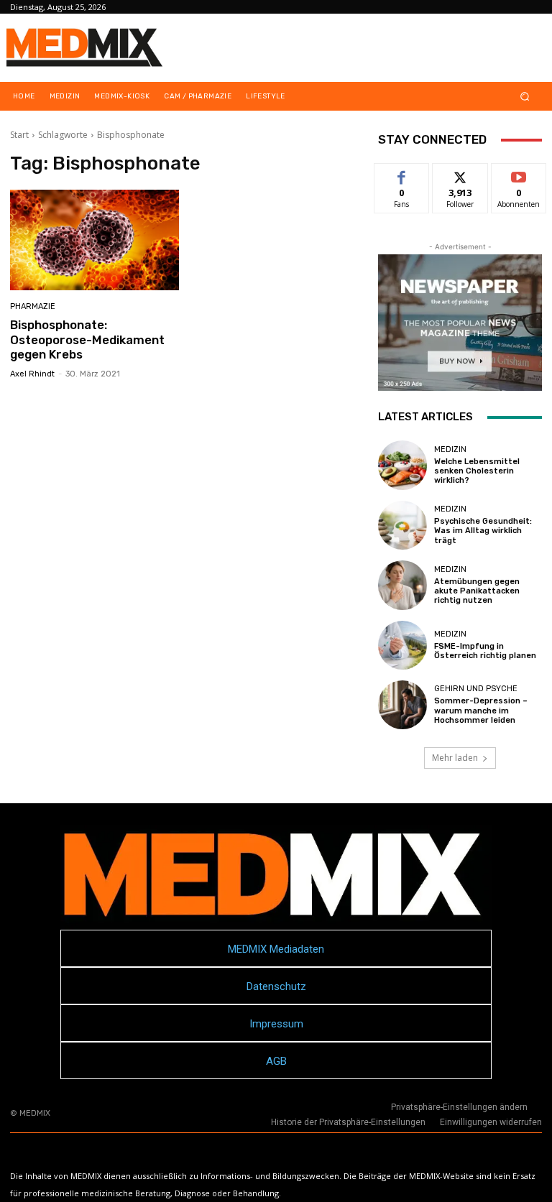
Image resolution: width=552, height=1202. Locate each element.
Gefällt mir (402, 179)
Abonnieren (519, 174)
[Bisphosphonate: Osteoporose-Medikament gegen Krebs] (94, 240)
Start (19, 135)
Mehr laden (455, 758)
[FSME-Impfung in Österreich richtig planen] (402, 645)
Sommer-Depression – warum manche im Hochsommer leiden (481, 710)
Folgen (460, 174)
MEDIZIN (450, 449)
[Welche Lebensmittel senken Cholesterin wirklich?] (402, 464)
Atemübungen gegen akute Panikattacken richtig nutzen (477, 591)
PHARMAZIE (32, 306)
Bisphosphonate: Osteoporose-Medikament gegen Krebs (87, 339)
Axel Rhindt (32, 374)
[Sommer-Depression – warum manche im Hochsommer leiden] (402, 704)
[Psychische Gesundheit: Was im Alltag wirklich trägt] (402, 525)
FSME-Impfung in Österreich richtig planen (485, 651)
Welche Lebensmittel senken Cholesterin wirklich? (477, 471)
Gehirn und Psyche (476, 689)
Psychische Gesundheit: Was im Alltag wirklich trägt (483, 531)
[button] (525, 97)
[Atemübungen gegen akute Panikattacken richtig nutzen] (402, 584)
